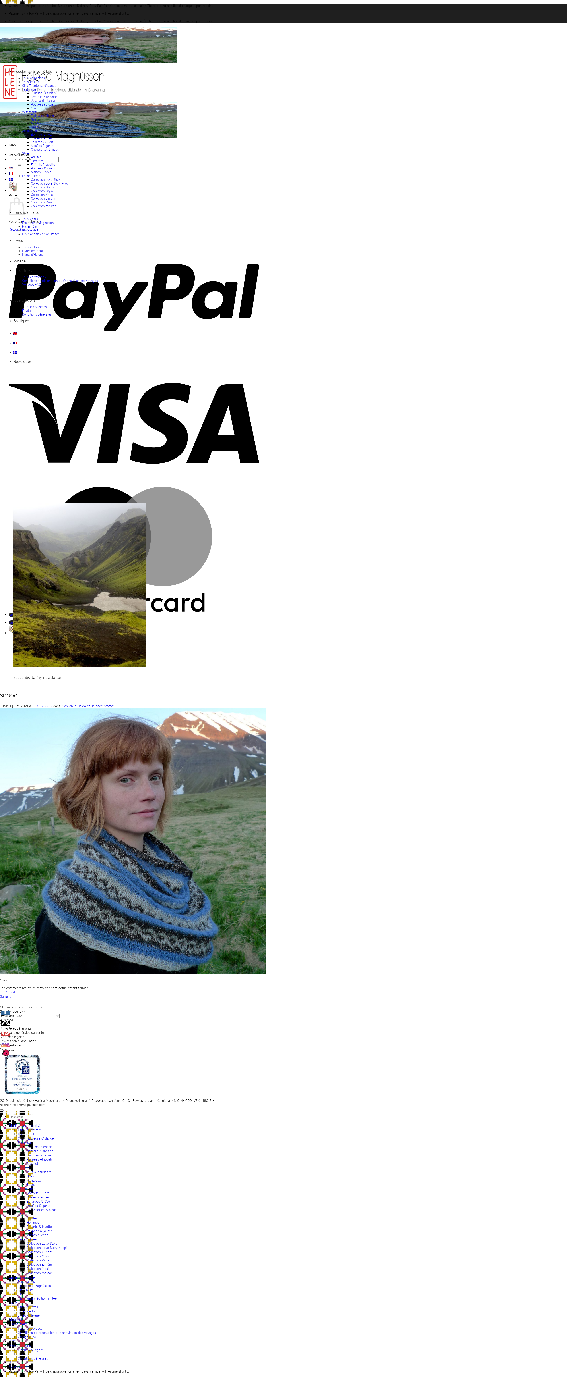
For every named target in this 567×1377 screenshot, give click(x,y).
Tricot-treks (22, 270)
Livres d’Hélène (33, 254)
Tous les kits (30, 82)
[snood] (133, 972)
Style (25, 153)
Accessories (30, 131)
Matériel (19, 261)
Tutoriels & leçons (34, 307)
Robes (35, 127)
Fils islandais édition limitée (41, 234)
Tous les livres (31, 247)
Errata (26, 310)
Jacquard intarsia (43, 100)
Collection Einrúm (43, 198)
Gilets (35, 119)
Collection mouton (43, 206)
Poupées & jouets (43, 168)
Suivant (7, 996)
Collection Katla (42, 194)
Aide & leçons (24, 300)
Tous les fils (30, 219)
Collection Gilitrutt (43, 187)
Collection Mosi (41, 202)
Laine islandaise (26, 212)
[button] (13, 145)
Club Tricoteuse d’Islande (39, 85)
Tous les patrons (33, 78)
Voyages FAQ (31, 284)
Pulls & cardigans (42, 115)
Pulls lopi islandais (43, 93)
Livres (18, 240)
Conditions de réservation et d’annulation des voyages (60, 281)
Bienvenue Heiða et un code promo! (87, 706)
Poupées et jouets (43, 104)
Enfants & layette (43, 164)
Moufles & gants (42, 146)
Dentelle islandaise (44, 97)
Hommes (37, 161)
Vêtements (29, 112)
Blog (16, 291)
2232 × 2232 (42, 706)
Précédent (9, 992)
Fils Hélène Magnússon (38, 223)
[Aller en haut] (2, 1110)
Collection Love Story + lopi (50, 183)
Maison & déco (41, 172)
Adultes (36, 157)
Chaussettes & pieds (45, 149)
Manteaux (38, 123)
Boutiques (21, 321)
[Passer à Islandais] (11, 179)
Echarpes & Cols (42, 142)
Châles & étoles (41, 138)
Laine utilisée (31, 176)
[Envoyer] (19, 165)
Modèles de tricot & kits (32, 71)
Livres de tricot (32, 251)
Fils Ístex (28, 230)
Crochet (36, 108)
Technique (29, 89)
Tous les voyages (34, 277)
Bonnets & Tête (42, 134)
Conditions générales (36, 314)
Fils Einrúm (29, 226)
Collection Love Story (46, 179)
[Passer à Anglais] (11, 168)
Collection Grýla (42, 191)
